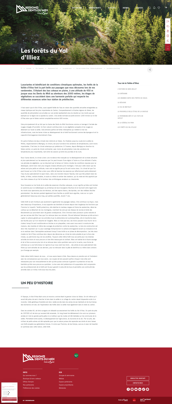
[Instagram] (132, 389)
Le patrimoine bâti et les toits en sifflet (130, 117)
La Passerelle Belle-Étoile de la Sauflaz (133, 111)
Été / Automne (39, 68)
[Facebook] (128, 389)
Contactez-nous (138, 383)
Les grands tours (67, 68)
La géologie (122, 102)
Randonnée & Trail (53, 68)
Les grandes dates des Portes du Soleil (132, 98)
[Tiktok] (143, 389)
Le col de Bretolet (124, 107)
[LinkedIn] (139, 389)
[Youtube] (136, 389)
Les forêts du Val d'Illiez (127, 127)
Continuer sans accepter (14, 384)
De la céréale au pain (126, 123)
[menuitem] (76, 9)
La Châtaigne (122, 93)
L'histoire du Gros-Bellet (127, 89)
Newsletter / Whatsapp (137, 378)
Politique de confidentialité (4, 396)
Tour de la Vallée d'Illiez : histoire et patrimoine (89, 68)
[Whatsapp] (147, 389)
